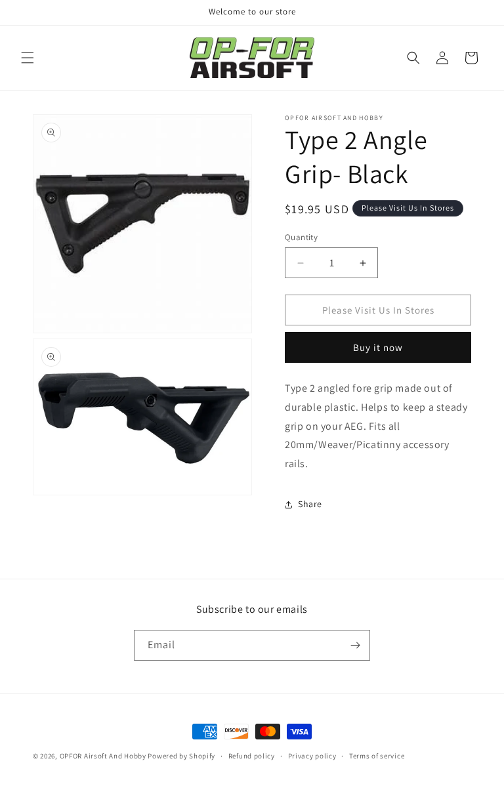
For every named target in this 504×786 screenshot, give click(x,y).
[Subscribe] (355, 645)
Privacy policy (312, 755)
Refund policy (251, 755)
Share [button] (310, 504)
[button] (27, 57)
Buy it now (378, 347)
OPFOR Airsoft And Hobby (103, 755)
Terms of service (376, 755)
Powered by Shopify (181, 755)
